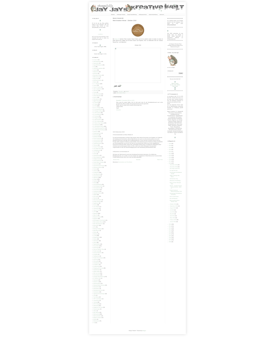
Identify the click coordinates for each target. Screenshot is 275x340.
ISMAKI (95, 194)
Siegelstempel (96, 269)
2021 (170, 153)
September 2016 (174, 206)
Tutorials (95, 302)
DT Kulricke (96, 116)
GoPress (95, 170)
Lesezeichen (96, 208)
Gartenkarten (96, 155)
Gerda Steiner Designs (98, 162)
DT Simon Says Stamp (98, 123)
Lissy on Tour (96, 210)
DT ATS (95, 105)
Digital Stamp (96, 100)
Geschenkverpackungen (98, 165)
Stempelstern (96, 288)
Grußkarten (96, 172)
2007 (170, 239)
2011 (170, 232)
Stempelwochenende (98, 290)
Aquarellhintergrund (97, 64)
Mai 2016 (172, 213)
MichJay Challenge (97, 228)
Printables (95, 254)
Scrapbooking (96, 266)
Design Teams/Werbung (132, 14)
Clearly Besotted (97, 95)
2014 (170, 226)
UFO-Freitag (96, 303)
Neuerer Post (116, 159)
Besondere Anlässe (97, 75)
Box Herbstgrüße (173, 198)
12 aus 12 (95, 59)
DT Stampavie (96, 124)
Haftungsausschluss (143, 14)
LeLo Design (96, 206)
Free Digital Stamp (97, 148)
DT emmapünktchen (98, 109)
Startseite (113, 14)
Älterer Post (160, 159)
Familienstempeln (97, 143)
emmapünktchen (97, 141)
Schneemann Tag (174, 178)
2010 (170, 233)
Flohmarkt (95, 145)
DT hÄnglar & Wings (97, 111)
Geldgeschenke (96, 158)
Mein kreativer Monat (121, 92)
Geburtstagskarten (97, 157)
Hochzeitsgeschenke (98, 186)
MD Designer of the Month (99, 220)
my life (94, 235)
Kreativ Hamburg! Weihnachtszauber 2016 (176, 191)
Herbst (94, 182)
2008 (170, 237)
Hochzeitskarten (97, 187)
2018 (170, 159)
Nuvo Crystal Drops (174, 196)
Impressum (162, 14)
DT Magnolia (96, 117)
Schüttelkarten (96, 262)
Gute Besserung (97, 174)
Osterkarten (96, 240)
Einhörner (95, 131)
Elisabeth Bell (96, 136)
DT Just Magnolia (97, 114)
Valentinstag (96, 305)
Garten (94, 153)
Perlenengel (96, 247)
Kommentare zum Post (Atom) (125, 162)
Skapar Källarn (96, 271)
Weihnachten (96, 314)
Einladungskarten (97, 133)
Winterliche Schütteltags (175, 180)
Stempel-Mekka (96, 283)
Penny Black (96, 245)
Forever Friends (97, 146)
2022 (170, 151)
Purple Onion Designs (98, 257)
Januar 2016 (173, 221)
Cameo (95, 85)
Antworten (118, 109)
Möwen (95, 232)
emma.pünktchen (97, 140)
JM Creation (96, 196)
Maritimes (95, 218)
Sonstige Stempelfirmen (98, 276)
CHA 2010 (95, 90)
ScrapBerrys (96, 264)
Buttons (95, 82)
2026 (170, 143)
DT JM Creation (96, 112)
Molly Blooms (96, 230)
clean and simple (97, 93)
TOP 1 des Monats (97, 298)
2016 (170, 163)
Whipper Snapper (97, 317)
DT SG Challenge (97, 121)
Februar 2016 (173, 219)
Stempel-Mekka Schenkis (99, 285)
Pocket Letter (96, 251)
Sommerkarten (96, 274)
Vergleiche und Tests (98, 307)
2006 (170, 241)
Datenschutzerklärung (153, 14)
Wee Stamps (96, 312)
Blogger (144, 330)
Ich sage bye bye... (174, 170)
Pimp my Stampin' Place (98, 249)
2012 (170, 230)
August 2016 (173, 208)
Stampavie (95, 280)
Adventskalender (97, 61)
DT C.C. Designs (97, 107)
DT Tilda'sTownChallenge (99, 129)
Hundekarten (96, 191)
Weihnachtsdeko (97, 315)
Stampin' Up (96, 281)
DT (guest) (95, 102)
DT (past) (95, 104)
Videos (94, 310)
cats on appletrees (97, 88)
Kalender (95, 198)
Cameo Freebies (97, 87)
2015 (170, 224)
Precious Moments (97, 252)
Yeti (94, 322)
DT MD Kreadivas (97, 119)
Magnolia (95, 213)
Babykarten (95, 71)
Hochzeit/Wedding (97, 184)
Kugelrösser (96, 203)
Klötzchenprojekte (97, 199)
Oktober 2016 (173, 204)
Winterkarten (96, 320)
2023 (170, 149)
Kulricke (95, 204)
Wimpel (95, 319)
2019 (170, 157)
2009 (170, 235)
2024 (170, 147)
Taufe (94, 295)
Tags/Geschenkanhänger (99, 293)
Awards (95, 70)
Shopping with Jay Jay (98, 268)
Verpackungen (96, 309)
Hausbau (95, 181)
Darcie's (95, 97)
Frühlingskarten (96, 150)
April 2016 (172, 215)
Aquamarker (96, 63)
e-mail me (100, 34)
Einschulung (96, 134)
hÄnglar (95, 179)
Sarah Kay (95, 259)
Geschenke (95, 163)
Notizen (95, 239)
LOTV (94, 211)
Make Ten (95, 215)
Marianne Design (97, 216)
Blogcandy (95, 78)
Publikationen (96, 256)
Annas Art (117, 39)
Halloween (95, 177)
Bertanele (95, 73)
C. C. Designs (96, 83)
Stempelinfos (96, 286)
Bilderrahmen (96, 76)
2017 (170, 161)
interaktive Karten (97, 193)
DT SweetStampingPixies (99, 128)
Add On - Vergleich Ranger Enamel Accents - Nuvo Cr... (176, 187)
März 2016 (172, 217)
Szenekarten (96, 292)
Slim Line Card (96, 273)
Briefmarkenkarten (97, 80)
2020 (170, 155)
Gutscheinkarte (96, 175)
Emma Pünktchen (97, 138)
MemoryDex (96, 225)
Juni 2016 (172, 211)
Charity (95, 92)
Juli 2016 (172, 210)
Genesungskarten (97, 160)
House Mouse (96, 189)
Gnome (95, 169)
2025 (170, 145)
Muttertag (95, 233)
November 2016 (174, 166)
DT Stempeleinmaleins (98, 126)
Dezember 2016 (174, 164)
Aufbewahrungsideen (98, 68)
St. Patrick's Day (97, 278)
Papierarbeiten (96, 244)
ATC (94, 66)
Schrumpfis (95, 261)
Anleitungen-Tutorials (121, 14)
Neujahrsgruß (96, 237)
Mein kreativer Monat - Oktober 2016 (175, 201)
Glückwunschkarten (97, 167)
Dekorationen (96, 99)
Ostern (94, 242)
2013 (170, 228)
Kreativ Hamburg (97, 201)
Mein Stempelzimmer (98, 223)
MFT (94, 227)
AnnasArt (118, 100)
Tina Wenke (96, 297)
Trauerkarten (96, 300)
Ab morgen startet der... (175, 168)
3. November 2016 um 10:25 (127, 100)
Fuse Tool (95, 151)
